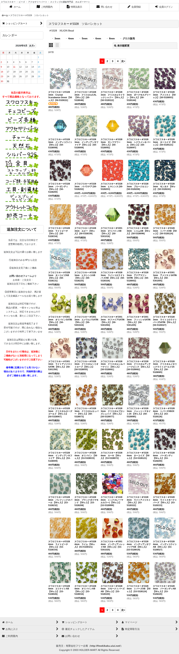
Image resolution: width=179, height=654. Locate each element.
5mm (84, 38)
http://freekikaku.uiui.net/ (105, 645)
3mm (57, 38)
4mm (71, 38)
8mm (112, 38)
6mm (98, 38)
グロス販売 (129, 38)
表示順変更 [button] (123, 45)
